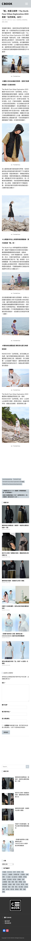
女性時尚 (19, 20)
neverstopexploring (7, 479)
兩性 (3, 877)
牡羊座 (18, 884)
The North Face (17, 479)
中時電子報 (16, 874)
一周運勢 (10, 874)
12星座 (4, 872)
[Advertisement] (15, 465)
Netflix (18, 872)
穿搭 (3, 22)
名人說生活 (14, 877)
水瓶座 (10, 884)
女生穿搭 (9, 879)
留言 (3, 683)
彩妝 (23, 879)
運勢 (3, 889)
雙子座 (12, 889)
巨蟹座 (19, 879)
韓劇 (24, 889)
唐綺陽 (20, 877)
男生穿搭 (4, 886)
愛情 (13, 881)
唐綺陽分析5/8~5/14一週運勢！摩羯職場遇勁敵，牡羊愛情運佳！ (14, 491)
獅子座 (22, 884)
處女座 (26, 886)
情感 (9, 881)
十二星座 (8, 877)
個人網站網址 (6, 718)
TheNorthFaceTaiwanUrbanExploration (12, 484)
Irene (14, 20)
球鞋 (27, 884)
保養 (27, 874)
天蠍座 (4, 879)
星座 (24, 881)
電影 (21, 889)
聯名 (16, 886)
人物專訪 (22, 874)
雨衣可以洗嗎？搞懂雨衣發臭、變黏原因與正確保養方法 (22, 795)
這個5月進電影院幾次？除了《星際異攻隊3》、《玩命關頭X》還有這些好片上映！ (15, 495)
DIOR (14, 872)
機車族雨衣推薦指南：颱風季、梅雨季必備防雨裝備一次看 (22, 779)
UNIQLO (4, 874)
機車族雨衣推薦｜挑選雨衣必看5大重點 (13, 580)
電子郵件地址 (6, 711)
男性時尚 (24, 20)
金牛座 (7, 889)
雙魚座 (17, 889)
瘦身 (9, 886)
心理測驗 (4, 881)
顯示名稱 (5, 705)
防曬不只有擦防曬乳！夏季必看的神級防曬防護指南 (22, 826)
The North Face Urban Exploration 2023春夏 (13, 481)
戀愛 (16, 881)
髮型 (3, 891)
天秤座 (24, 877)
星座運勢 (4, 884)
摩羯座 (20, 881)
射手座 (14, 879)
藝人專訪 (21, 886)
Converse (9, 872)
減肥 (14, 884)
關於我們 (7, 921)
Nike (22, 872)
